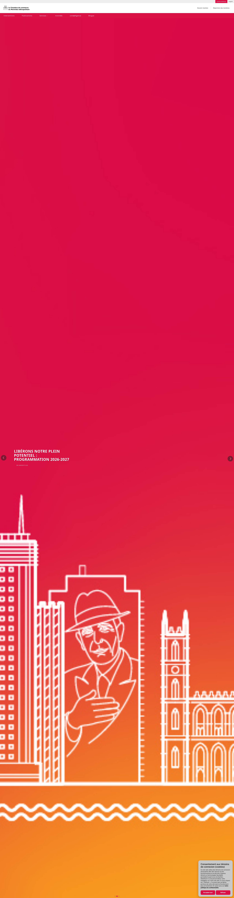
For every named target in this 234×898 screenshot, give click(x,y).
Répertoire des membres (221, 8)
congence (75, 16)
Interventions (9, 16)
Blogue (91, 16)
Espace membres (221, 1)
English (231, 1)
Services (43, 16)
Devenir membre (202, 8)
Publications (27, 16)
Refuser (223, 892)
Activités (58, 16)
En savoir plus (22, 464)
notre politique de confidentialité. (214, 887)
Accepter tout (208, 892)
